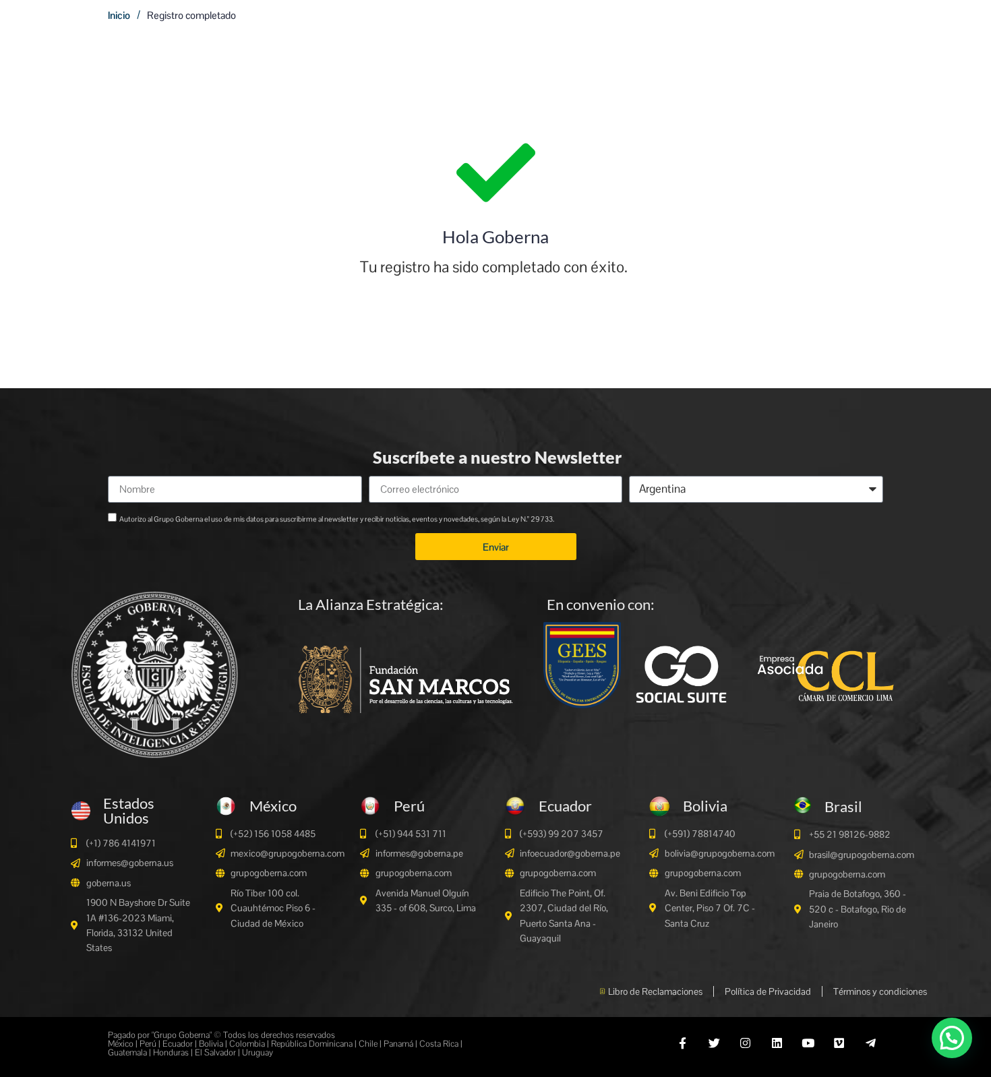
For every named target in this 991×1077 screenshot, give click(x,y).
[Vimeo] (839, 1042)
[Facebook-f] (682, 1042)
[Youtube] (807, 1042)
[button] (952, 1038)
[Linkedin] (776, 1042)
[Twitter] (714, 1042)
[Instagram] (745, 1042)
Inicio (119, 15)
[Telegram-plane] (870, 1042)
